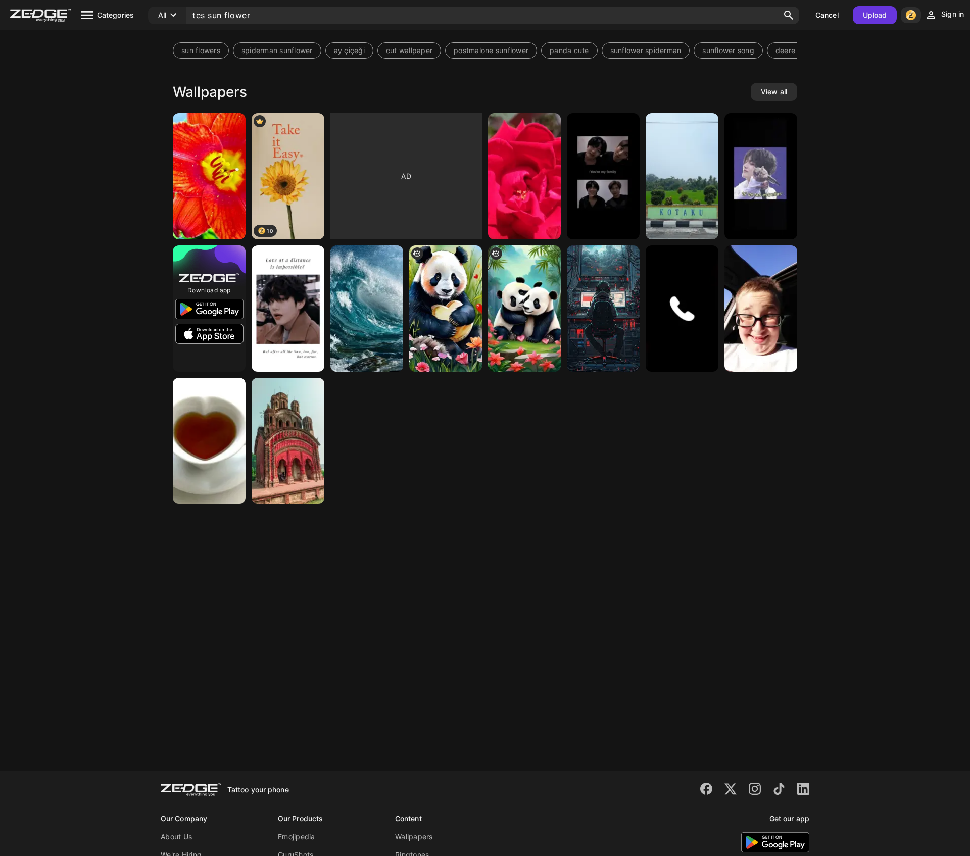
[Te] (760, 176)
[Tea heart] (209, 441)
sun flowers (200, 50)
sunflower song (728, 50)
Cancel (827, 15)
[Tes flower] (209, 176)
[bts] (603, 176)
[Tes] (603, 308)
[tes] (682, 176)
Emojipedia (296, 836)
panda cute (569, 50)
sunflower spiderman (646, 50)
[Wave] (366, 308)
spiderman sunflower (277, 50)
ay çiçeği (349, 50)
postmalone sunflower (491, 50)
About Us (176, 836)
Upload (875, 15)
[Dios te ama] (524, 176)
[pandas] (524, 308)
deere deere (796, 50)
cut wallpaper (409, 50)
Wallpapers (414, 836)
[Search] (788, 15)
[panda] (445, 308)
